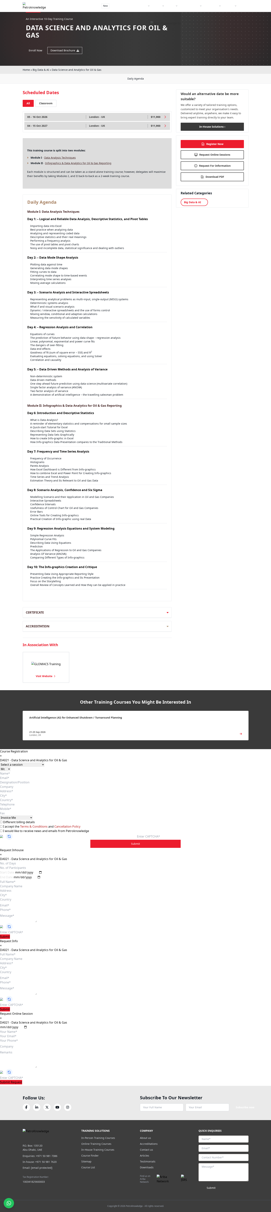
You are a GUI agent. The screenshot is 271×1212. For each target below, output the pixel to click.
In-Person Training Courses (98, 1138)
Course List (88, 1167)
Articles (144, 1155)
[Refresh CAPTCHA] (9, 836)
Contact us (146, 1149)
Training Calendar (190, 5)
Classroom (46, 103)
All (28, 103)
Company (229, 5)
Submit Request (11, 1082)
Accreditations (149, 1144)
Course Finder (119, 5)
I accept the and (41, 826)
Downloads (147, 1167)
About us (145, 1138)
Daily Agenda (135, 78)
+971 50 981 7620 (46, 1162)
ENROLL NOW (235, 14)
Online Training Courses (96, 1144)
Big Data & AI (41, 69)
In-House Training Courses (97, 1149)
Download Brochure (63, 50)
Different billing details (18, 822)
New (105, 5)
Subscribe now (245, 1107)
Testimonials (147, 1161)
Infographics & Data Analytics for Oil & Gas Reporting (78, 163)
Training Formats (138, 5)
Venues (171, 5)
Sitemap (86, 1161)
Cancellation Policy (67, 826)
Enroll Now (35, 50)
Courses (157, 5)
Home (26, 69)
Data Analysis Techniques (60, 157)
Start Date (7, 872)
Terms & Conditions (34, 826)
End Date (6, 877)
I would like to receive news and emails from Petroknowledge (45, 831)
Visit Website (44, 676)
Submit (135, 843)
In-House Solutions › (212, 126)
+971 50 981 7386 (46, 1156)
